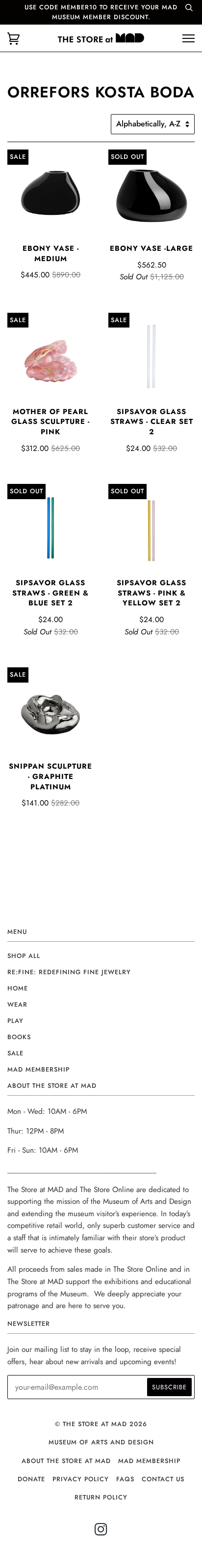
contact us (163, 1479)
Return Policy (101, 1497)
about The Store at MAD (66, 1460)
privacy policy (80, 1479)
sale (15, 1053)
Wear (17, 1004)
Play (15, 1020)
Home (17, 988)
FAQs (125, 1479)
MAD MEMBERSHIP (149, 1460)
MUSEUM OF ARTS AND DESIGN (101, 1442)
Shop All (23, 955)
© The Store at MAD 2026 (101, 1424)
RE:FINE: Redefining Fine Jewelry (69, 972)
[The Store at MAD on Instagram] (101, 1532)
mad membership (38, 1069)
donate (31, 1479)
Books (19, 1037)
